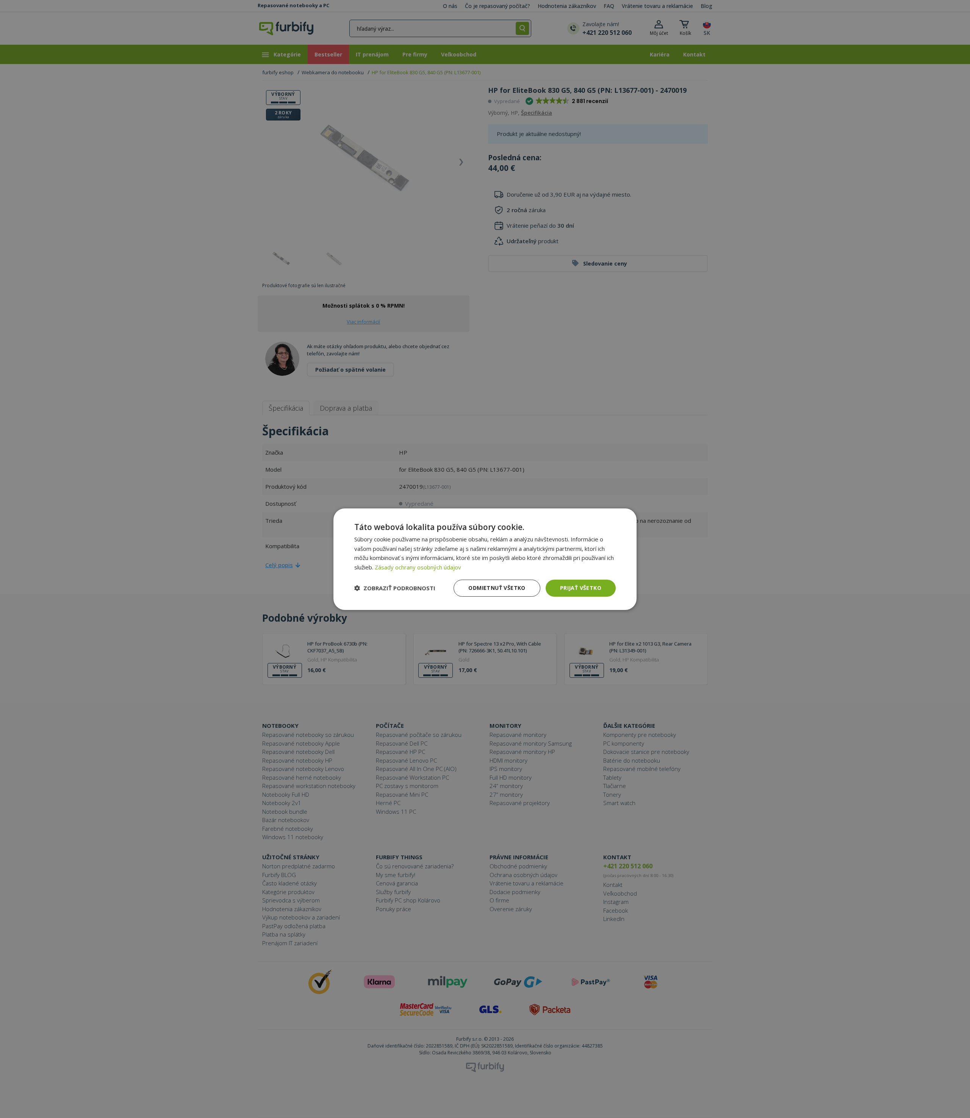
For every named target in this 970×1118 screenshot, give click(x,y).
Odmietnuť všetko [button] (496, 587)
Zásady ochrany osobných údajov (418, 567)
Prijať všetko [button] (580, 587)
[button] (394, 588)
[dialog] (485, 559)
